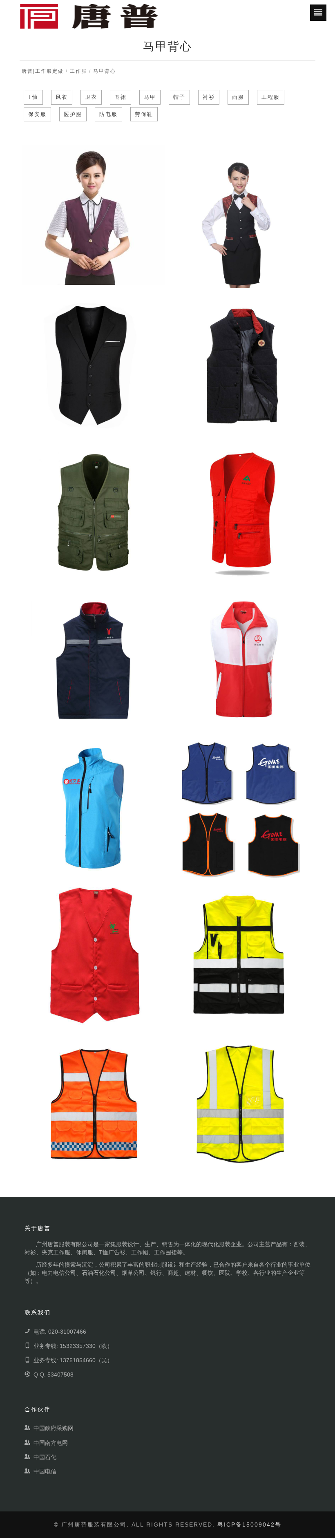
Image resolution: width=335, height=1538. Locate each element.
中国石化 (45, 1457)
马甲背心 (104, 71)
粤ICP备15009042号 (249, 1524)
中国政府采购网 (54, 1428)
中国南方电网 (51, 1442)
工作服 (78, 71)
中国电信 (45, 1471)
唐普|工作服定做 (43, 71)
